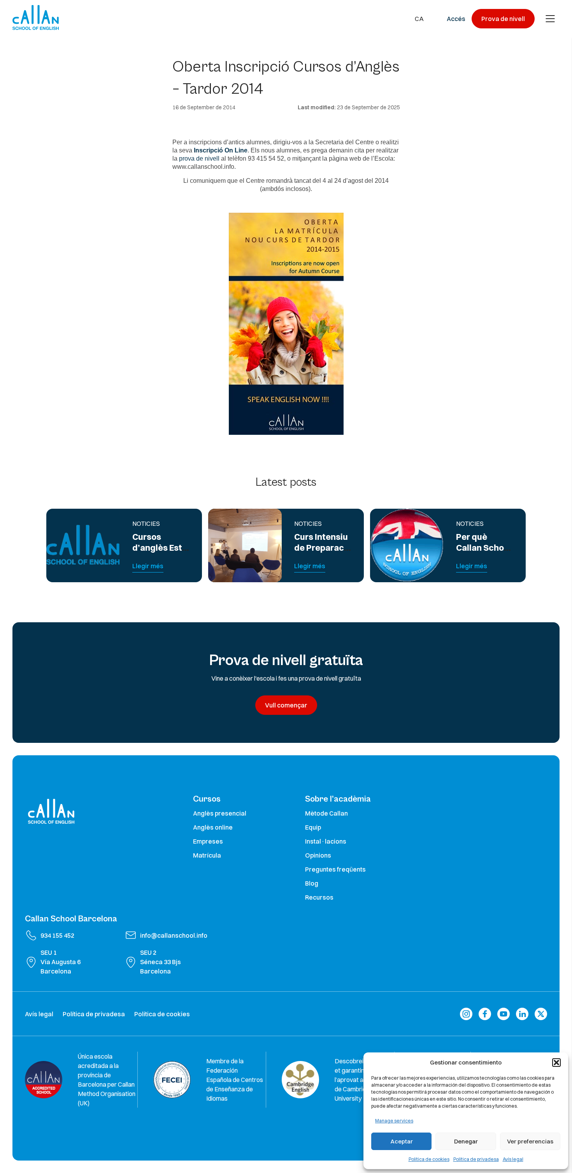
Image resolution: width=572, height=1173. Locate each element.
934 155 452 (57, 935)
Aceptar (401, 1141)
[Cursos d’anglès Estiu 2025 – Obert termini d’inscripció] (83, 545)
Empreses (208, 841)
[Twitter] (541, 1013)
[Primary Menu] (550, 18)
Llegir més (147, 566)
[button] (556, 1062)
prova (187, 158)
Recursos (319, 897)
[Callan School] (35, 17)
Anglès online (213, 827)
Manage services (394, 1121)
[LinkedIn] (522, 1013)
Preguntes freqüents (335, 869)
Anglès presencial (219, 813)
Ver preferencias (530, 1141)
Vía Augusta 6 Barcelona (60, 966)
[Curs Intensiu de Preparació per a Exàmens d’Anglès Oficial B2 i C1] (245, 545)
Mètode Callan (326, 813)
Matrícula (207, 855)
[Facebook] (485, 1013)
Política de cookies (429, 1159)
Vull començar (286, 705)
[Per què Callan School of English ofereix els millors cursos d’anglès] (407, 545)
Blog (311, 883)
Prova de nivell (503, 19)
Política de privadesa (476, 1159)
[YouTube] (503, 1013)
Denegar (466, 1141)
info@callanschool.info (173, 935)
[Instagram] (466, 1013)
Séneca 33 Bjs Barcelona (160, 966)
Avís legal (513, 1159)
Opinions (318, 855)
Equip (313, 827)
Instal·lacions (325, 841)
